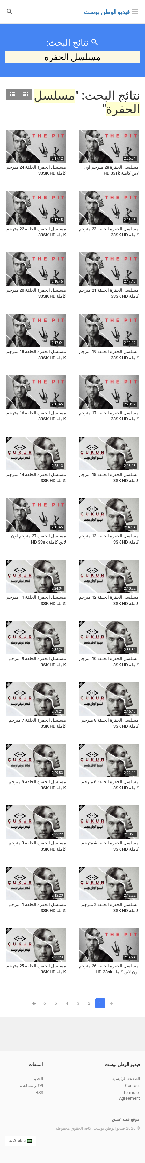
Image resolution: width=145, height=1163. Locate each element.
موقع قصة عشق (125, 1119)
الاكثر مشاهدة (31, 1085)
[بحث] (10, 11)
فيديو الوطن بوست (107, 11)
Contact (132, 1085)
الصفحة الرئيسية (126, 1078)
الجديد (38, 1078)
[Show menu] (134, 11)
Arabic (19, 1140)
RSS (39, 1092)
